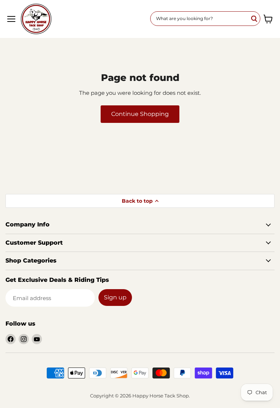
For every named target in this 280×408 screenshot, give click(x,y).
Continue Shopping (140, 113)
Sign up (115, 297)
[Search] (254, 18)
